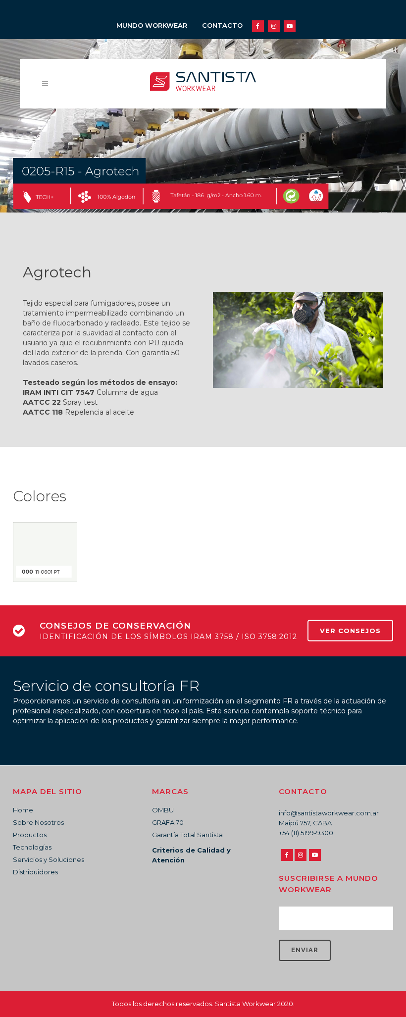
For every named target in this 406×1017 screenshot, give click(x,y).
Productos (30, 835)
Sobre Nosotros (38, 822)
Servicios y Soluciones (48, 859)
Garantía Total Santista (187, 835)
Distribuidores (35, 872)
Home (23, 810)
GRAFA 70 (168, 822)
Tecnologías (32, 847)
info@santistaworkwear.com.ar (329, 813)
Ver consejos (350, 631)
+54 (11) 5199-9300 (306, 833)
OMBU (163, 810)
